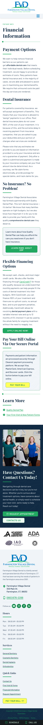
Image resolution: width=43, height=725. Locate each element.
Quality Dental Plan (14, 410)
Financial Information (11, 690)
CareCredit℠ (25, 281)
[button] (21, 16)
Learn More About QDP (21, 249)
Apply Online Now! (17, 330)
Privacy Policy (12, 718)
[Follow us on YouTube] (14, 606)
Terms (33, 718)
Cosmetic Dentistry (10, 658)
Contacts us (14, 520)
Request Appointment (12, 694)
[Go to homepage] (19, 560)
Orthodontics (8, 666)
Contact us (7, 681)
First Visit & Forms (10, 685)
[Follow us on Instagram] (19, 606)
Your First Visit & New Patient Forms (23, 414)
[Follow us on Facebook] (24, 606)
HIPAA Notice (24, 718)
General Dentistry (10, 653)
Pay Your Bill (17, 385)
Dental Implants (9, 662)
